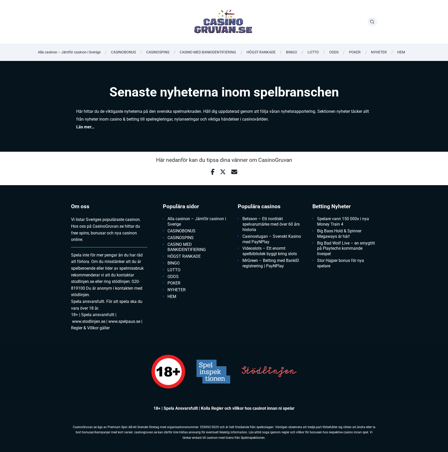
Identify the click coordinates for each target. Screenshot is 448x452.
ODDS (334, 52)
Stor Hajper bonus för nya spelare (340, 263)
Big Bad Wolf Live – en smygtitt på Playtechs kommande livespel (346, 248)
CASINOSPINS (157, 52)
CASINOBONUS (123, 52)
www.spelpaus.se (124, 321)
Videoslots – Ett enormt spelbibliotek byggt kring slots (269, 251)
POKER (355, 52)
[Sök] (372, 21)
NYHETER (379, 52)
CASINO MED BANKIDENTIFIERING (208, 52)
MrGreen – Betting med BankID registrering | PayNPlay (270, 263)
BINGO (291, 52)
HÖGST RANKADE (261, 52)
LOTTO (313, 52)
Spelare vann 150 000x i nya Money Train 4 (343, 221)
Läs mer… (85, 126)
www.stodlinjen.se (88, 321)
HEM (401, 52)
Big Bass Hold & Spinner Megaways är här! (339, 233)
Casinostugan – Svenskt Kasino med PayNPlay (271, 239)
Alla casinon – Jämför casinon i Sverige (69, 52)
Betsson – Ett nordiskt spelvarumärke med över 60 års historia (271, 224)
